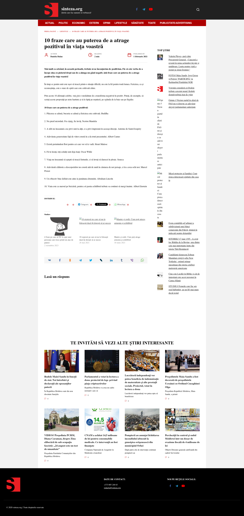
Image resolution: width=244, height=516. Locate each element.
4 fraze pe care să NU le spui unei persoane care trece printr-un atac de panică (58, 240)
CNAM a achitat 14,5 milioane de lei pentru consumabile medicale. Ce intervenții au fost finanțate (101, 440)
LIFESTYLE (121, 23)
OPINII (106, 23)
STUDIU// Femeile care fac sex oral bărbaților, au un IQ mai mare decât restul (184, 289)
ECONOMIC (78, 23)
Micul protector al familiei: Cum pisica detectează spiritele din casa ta (184, 177)
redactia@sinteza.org (112, 487)
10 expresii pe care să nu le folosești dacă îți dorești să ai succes (93, 238)
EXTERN (94, 23)
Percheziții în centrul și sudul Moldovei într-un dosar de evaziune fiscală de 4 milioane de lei (182, 440)
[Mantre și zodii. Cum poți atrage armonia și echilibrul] (130, 226)
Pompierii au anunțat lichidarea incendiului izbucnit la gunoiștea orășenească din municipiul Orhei (142, 440)
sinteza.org (71, 8)
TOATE (152, 23)
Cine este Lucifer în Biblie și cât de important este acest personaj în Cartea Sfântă (184, 277)
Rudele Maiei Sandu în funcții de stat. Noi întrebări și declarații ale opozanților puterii (60, 382)
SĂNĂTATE (137, 23)
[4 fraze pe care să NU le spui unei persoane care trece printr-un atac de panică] (60, 226)
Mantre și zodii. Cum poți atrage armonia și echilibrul (127, 238)
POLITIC (63, 23)
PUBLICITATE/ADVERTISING (176, 23)
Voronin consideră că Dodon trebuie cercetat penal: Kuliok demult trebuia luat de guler (182, 91)
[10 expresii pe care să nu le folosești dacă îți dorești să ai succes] (95, 226)
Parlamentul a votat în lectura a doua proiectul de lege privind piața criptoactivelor (102, 380)
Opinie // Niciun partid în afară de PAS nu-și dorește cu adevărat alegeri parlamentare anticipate (184, 103)
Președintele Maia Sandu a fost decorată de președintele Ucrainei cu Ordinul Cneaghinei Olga (182, 382)
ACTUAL (49, 23)
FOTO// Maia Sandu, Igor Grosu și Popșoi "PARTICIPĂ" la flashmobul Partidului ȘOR (183, 79)
